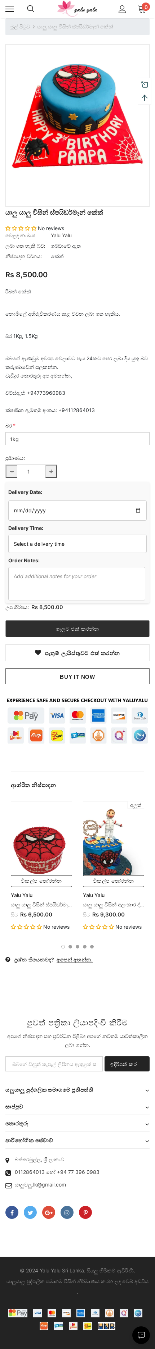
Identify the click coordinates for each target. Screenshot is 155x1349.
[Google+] (48, 1212)
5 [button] (92, 946)
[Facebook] (11, 1212)
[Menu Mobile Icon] (9, 9)
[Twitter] (30, 1212)
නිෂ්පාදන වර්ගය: (23, 256)
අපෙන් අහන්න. (75, 959)
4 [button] (85, 946)
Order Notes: (24, 560)
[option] (77, 116)
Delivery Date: (25, 492)
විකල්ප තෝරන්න (41, 881)
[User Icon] (122, 9)
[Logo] (77, 8)
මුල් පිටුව (20, 26)
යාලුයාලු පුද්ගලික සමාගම (34, 1281)
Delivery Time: (25, 528)
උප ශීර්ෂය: (17, 607)
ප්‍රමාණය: (15, 458)
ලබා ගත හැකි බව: (25, 246)
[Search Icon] (30, 9)
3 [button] (77, 946)
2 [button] (70, 946)
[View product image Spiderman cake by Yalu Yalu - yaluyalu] (77, 116)
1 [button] (63, 946)
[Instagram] (67, 1212)
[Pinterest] (85, 1212)
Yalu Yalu (61, 235)
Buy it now (77, 677)
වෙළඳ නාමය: (20, 235)
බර (10, 425)
